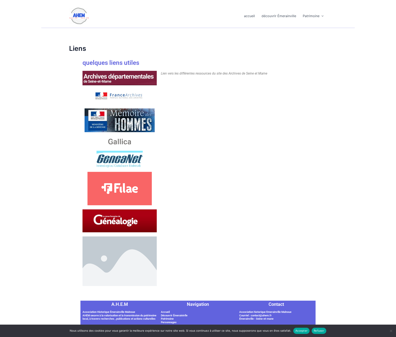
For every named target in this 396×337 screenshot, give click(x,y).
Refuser (319, 330)
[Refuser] (391, 331)
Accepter (301, 330)
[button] (321, 16)
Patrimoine (311, 16)
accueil (249, 16)
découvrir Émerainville (279, 16)
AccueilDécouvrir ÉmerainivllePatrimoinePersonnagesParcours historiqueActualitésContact (174, 322)
